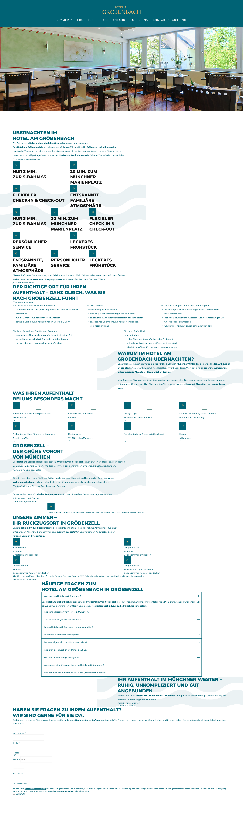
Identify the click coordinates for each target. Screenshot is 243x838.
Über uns (140, 20)
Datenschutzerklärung (35, 789)
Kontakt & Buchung (169, 20)
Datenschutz (163, 814)
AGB (157, 818)
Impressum (161, 810)
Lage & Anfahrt (114, 20)
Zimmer (63, 20)
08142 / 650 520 (73, 823)
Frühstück (86, 20)
